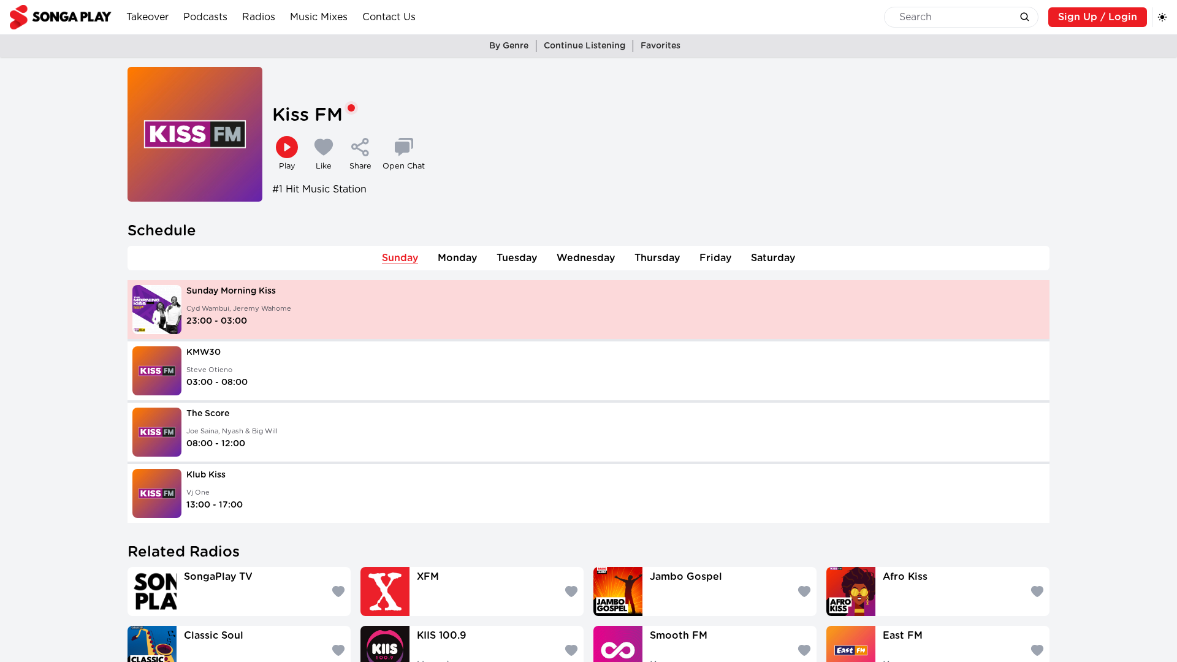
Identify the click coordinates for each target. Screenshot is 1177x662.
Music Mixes (319, 17)
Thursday (657, 258)
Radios (258, 17)
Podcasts (205, 17)
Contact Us (389, 17)
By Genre (508, 46)
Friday (715, 258)
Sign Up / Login (1097, 17)
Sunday (400, 258)
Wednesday (586, 258)
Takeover (147, 17)
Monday (457, 258)
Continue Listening (584, 46)
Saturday (773, 258)
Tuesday (517, 258)
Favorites (660, 46)
